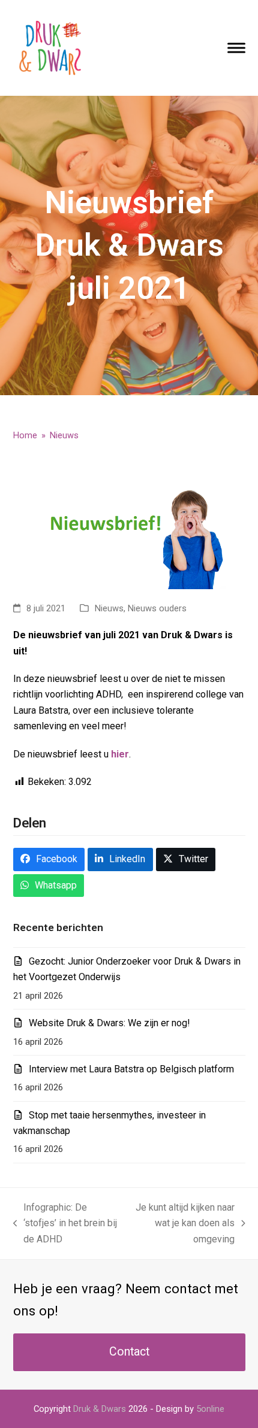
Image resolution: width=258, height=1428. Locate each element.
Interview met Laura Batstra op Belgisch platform (131, 1069)
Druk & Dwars (99, 1408)
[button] (236, 48)
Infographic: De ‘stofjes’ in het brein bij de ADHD (65, 1224)
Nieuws (109, 608)
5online (210, 1408)
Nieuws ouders (157, 608)
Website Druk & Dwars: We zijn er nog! (109, 1023)
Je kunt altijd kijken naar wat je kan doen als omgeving (182, 1224)
